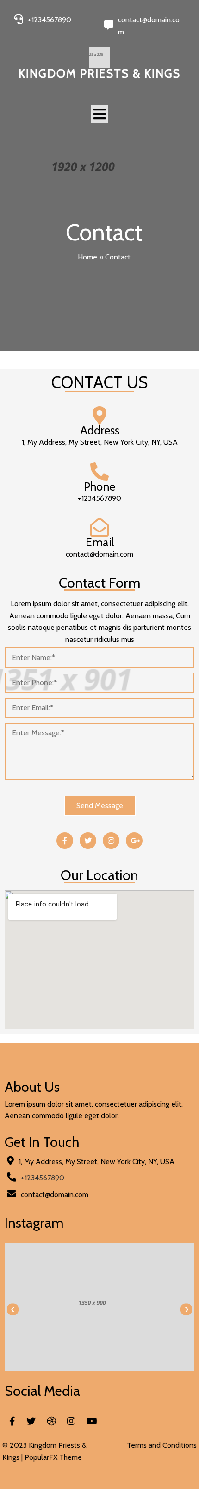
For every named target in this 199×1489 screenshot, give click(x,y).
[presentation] (13, 1309)
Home (87, 256)
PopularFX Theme (53, 1457)
